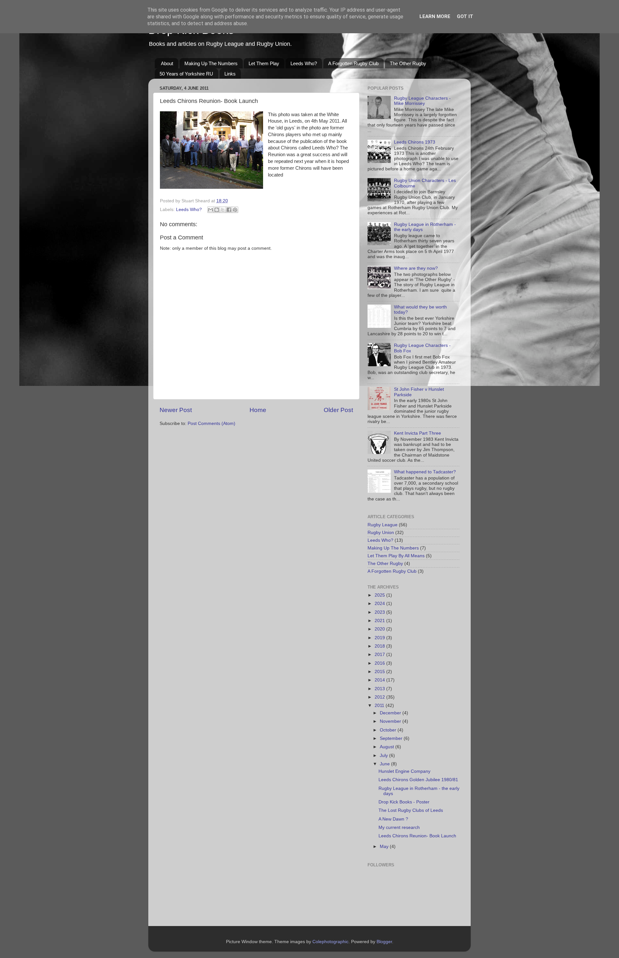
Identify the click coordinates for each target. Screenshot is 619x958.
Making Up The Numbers (211, 63)
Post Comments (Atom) (211, 423)
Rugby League (383, 524)
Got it (465, 16)
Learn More (434, 16)
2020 (380, 629)
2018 (380, 646)
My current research (399, 827)
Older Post (338, 410)
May (385, 846)
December (391, 713)
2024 (380, 603)
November (391, 721)
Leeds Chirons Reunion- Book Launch (417, 835)
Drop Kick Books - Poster (403, 802)
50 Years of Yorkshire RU (186, 73)
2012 (380, 697)
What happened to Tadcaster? (425, 471)
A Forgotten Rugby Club (353, 63)
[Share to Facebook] (229, 210)
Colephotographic (330, 941)
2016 (380, 663)
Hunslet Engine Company (404, 771)
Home (258, 410)
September (392, 738)
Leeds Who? (303, 63)
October (389, 730)
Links (230, 73)
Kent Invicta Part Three (417, 433)
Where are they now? (416, 268)
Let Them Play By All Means (396, 555)
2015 (380, 671)
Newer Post (176, 410)
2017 (380, 654)
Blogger (384, 941)
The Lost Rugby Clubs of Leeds (410, 810)
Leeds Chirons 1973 (414, 142)
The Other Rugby (408, 63)
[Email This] (210, 210)
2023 (380, 612)
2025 (380, 595)
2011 (380, 705)
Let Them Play (264, 63)
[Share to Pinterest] (235, 210)
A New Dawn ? (393, 819)
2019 (380, 637)
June (385, 763)
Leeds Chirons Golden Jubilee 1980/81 (418, 779)
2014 (380, 680)
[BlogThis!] (216, 210)
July (384, 755)
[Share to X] (223, 210)
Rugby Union (381, 532)
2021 (380, 620)
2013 (380, 688)
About (167, 63)
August (387, 746)
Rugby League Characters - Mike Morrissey (422, 101)
